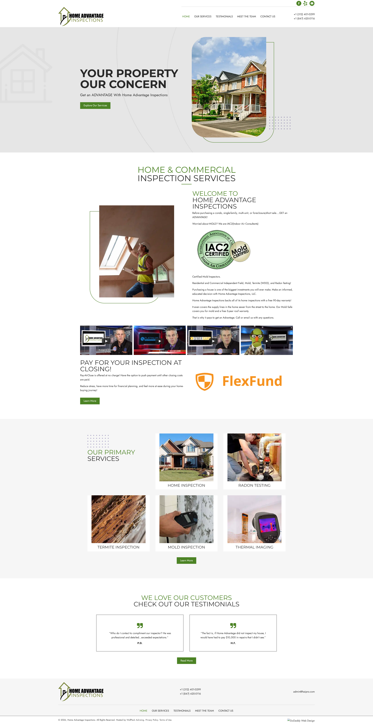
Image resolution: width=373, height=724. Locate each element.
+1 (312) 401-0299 (304, 14)
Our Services (160, 711)
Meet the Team (204, 711)
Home (143, 711)
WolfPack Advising (135, 720)
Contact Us (225, 711)
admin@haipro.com (304, 692)
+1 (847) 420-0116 (304, 18)
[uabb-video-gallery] (106, 340)
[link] (186, 17)
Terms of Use (165, 720)
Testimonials (182, 711)
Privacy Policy (152, 720)
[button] (299, 4)
